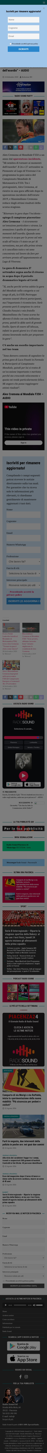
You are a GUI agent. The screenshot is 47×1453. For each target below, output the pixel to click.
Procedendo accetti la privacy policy (25, 44)
